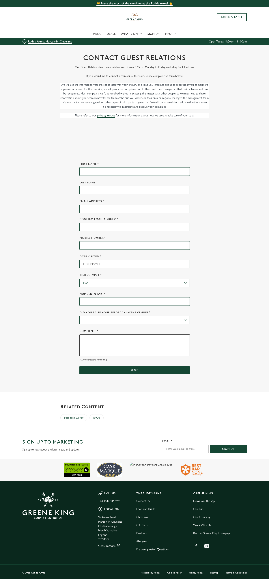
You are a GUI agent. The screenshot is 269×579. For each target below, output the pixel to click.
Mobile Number (92, 237)
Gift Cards (142, 525)
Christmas (142, 517)
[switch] (105, 41)
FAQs (96, 417)
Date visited (90, 256)
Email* (167, 441)
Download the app (204, 501)
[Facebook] (196, 546)
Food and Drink (145, 509)
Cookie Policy (174, 572)
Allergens (141, 541)
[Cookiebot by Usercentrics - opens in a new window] (24, 41)
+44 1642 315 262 (109, 501)
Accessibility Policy (150, 572)
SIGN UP (228, 448)
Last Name (88, 182)
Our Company (201, 517)
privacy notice (106, 115)
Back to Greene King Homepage (211, 533)
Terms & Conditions (236, 572)
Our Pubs (198, 509)
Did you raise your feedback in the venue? (114, 312)
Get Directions (106, 546)
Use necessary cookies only (238, 21)
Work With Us (202, 525)
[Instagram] (206, 546)
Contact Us (143, 501)
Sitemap (214, 572)
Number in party (92, 293)
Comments (88, 331)
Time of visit (90, 275)
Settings (187, 41)
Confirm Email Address (98, 219)
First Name (89, 163)
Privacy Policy (196, 572)
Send (134, 370)
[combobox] (134, 283)
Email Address (91, 201)
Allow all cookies (238, 9)
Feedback (141, 533)
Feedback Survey (73, 417)
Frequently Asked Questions (152, 549)
